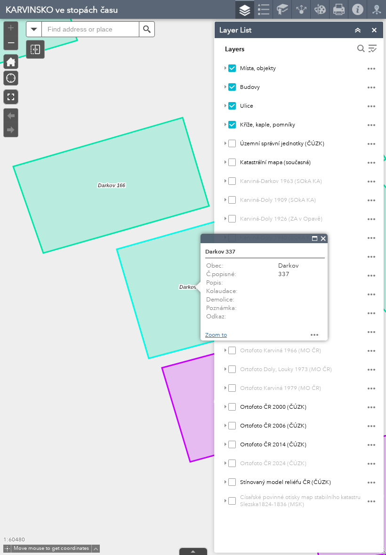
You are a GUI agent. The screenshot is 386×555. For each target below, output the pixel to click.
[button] (35, 49)
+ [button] (11, 28)
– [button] (11, 42)
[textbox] (90, 29)
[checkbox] (232, 68)
